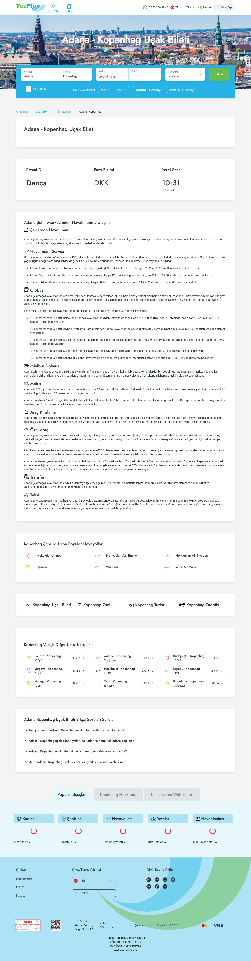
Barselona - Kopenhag (188, 681)
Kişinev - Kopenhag (186, 669)
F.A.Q (20, 887)
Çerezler (139, 925)
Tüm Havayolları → (114, 842)
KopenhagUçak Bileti (52, 605)
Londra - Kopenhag (48, 656)
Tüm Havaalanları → (205, 842)
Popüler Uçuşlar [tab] (71, 794)
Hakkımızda (24, 879)
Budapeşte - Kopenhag (188, 656)
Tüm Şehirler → (67, 842)
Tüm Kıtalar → (22, 842)
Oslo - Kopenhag (115, 681)
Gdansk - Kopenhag (117, 656)
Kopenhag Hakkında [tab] (118, 795)
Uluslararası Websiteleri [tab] (172, 795)
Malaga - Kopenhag (48, 681)
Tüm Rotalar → (157, 842)
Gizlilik (83, 921)
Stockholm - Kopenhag (119, 669)
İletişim (21, 896)
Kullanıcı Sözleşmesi (106, 925)
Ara (220, 74)
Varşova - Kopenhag (48, 669)
